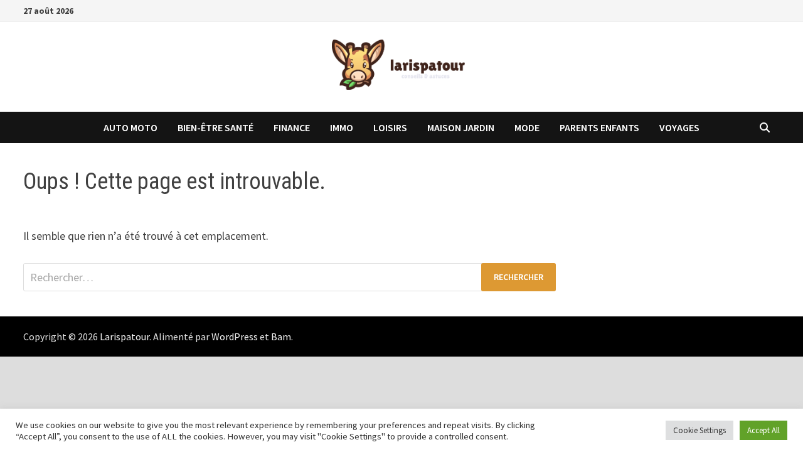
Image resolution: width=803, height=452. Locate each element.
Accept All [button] (763, 430)
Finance (292, 127)
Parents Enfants (599, 127)
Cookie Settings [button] (699, 430)
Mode (527, 127)
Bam (281, 336)
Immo (341, 127)
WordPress (234, 336)
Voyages (679, 127)
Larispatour (124, 336)
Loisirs (390, 127)
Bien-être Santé (215, 127)
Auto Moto (130, 127)
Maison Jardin (460, 127)
